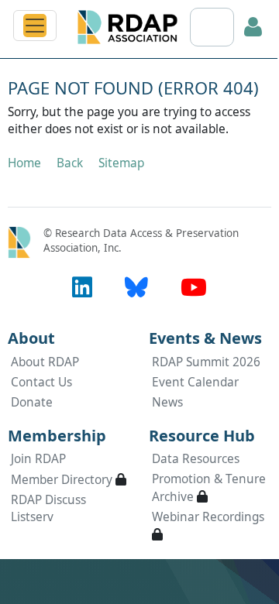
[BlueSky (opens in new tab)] (136, 287)
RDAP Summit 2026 (206, 362)
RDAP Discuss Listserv (48, 508)
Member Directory (61, 480)
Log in (253, 27)
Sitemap (121, 163)
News (167, 402)
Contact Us (41, 382)
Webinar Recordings (208, 517)
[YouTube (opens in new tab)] (194, 287)
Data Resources (195, 459)
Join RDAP (38, 459)
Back (70, 163)
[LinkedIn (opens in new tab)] (82, 287)
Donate (32, 402)
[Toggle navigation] (35, 25)
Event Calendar (195, 382)
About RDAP (45, 362)
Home (24, 163)
